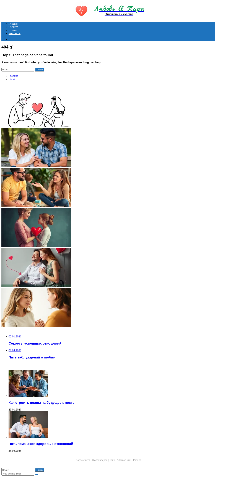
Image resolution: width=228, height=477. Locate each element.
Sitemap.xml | (125, 459)
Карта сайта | (84, 459)
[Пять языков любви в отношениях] (108, 108)
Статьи (13, 30)
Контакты (14, 33)
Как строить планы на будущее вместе (41, 402)
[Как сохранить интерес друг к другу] (108, 148)
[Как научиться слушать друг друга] (108, 188)
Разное (137, 459)
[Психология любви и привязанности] (108, 228)
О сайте (13, 26)
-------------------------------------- (108, 456)
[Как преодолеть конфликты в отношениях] (108, 308)
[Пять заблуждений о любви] (108, 268)
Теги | (113, 459)
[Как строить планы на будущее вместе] (112, 383)
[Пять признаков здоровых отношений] (112, 425)
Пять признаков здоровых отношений (41, 444)
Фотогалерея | (100, 459)
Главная (13, 23)
